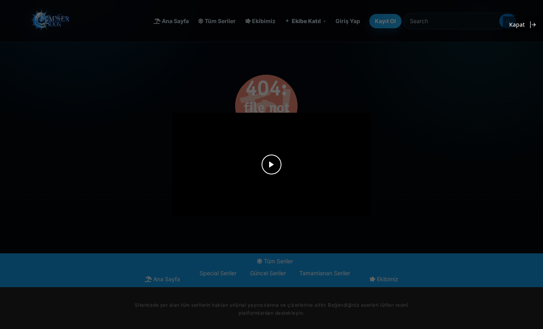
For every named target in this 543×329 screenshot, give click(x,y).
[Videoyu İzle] (271, 164)
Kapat (517, 24)
